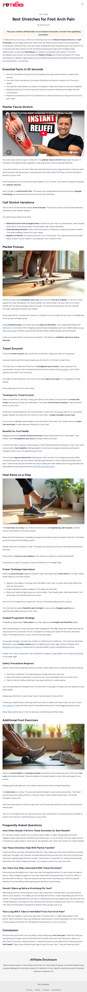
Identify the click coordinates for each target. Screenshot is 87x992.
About (37, 990)
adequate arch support (12, 647)
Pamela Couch (45, 25)
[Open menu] (82, 4)
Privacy (29, 990)
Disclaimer (56, 990)
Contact (46, 990)
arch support (63, 369)
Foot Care (43, 14)
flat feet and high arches (43, 466)
